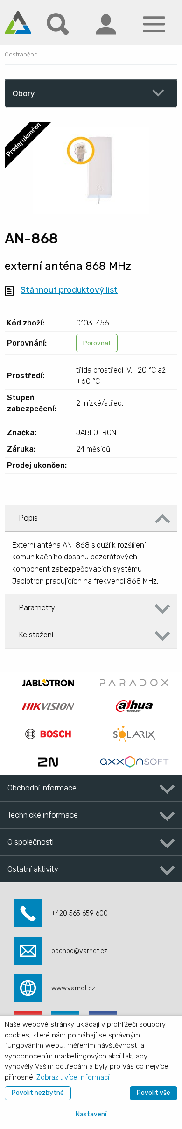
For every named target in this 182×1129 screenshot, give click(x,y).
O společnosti (30, 842)
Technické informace (42, 814)
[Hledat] (58, 23)
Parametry (37, 607)
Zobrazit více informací (72, 1077)
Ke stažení (36, 634)
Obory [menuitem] (24, 93)
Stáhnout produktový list (69, 290)
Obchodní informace (42, 787)
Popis (28, 517)
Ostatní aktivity (32, 869)
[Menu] (154, 23)
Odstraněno (21, 54)
